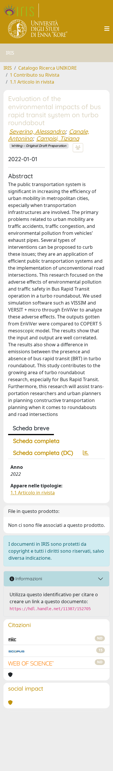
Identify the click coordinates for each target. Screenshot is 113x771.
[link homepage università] (38, 28)
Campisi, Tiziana (57, 138)
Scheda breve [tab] (31, 428)
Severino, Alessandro (37, 131)
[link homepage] (21, 10)
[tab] (86, 453)
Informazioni (28, 578)
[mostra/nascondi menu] (107, 29)
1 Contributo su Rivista (34, 75)
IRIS (7, 68)
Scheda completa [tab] (36, 440)
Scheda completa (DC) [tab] (43, 452)
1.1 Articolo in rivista (32, 82)
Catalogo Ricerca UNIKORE (47, 68)
